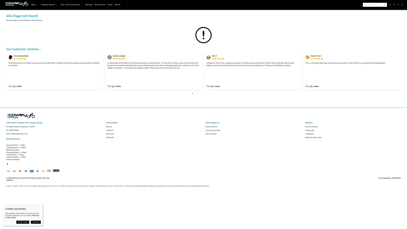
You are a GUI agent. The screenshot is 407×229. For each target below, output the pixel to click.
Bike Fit (117, 5)
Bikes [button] (33, 5)
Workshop (88, 5)
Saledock (9, 180)
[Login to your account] (390, 4)
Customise (36, 222)
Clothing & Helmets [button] (48, 5)
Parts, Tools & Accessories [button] (70, 5)
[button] (398, 4)
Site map (46, 178)
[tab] (192, 93)
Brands (110, 5)
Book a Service (100, 5)
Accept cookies (23, 222)
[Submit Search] (385, 5)
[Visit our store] (394, 4)
